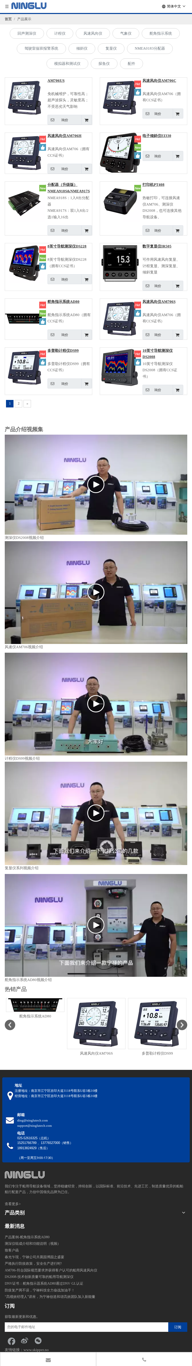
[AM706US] (25, 97)
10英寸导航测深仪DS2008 (157, 354)
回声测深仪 (27, 33)
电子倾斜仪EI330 (156, 136)
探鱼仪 (104, 64)
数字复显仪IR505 (157, 246)
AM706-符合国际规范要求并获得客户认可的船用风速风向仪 (51, 1270)
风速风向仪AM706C (159, 81)
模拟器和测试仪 (67, 64)
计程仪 (60, 33)
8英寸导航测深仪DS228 (67, 246)
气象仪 (126, 33)
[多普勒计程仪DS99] (25, 367)
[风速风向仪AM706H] (25, 152)
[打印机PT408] (120, 201)
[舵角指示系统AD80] (25, 318)
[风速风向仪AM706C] (120, 97)
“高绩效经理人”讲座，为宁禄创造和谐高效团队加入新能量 (50, 1297)
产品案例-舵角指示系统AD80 (27, 1237)
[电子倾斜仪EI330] (120, 155)
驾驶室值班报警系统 (41, 48)
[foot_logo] (25, 1174)
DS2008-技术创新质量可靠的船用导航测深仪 (39, 1277)
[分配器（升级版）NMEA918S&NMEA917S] (25, 201)
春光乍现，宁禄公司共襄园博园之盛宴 (34, 1257)
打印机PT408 (153, 185)
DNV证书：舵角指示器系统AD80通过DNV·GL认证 (44, 1283)
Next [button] (182, 1023)
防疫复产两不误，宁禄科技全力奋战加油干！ (40, 1290)
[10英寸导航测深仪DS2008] (120, 367)
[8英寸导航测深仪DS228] (25, 263)
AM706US (56, 81)
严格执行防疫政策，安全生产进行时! (33, 1263)
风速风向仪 (93, 33)
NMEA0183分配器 (150, 48)
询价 (64, 120)
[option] (35, 1009)
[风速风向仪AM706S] (120, 318)
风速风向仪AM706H (65, 136)
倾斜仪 (82, 48)
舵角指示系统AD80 (64, 302)
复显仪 (111, 48)
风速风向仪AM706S (159, 302)
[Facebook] (11, 1341)
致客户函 (12, 1250)
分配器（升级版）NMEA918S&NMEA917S (69, 188)
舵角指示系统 (161, 33)
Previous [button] (10, 1023)
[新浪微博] (24, 1341)
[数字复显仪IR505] (120, 263)
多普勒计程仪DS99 (63, 351)
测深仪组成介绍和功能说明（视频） (33, 1243)
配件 (131, 64)
